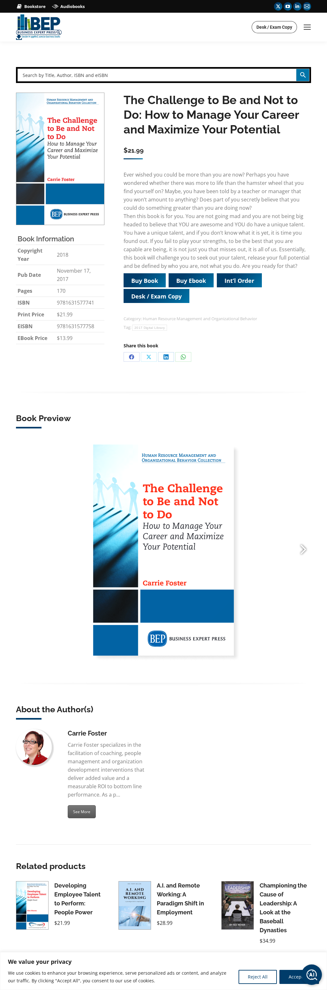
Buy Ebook (191, 280)
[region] (163, 971)
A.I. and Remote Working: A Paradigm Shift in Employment (180, 899)
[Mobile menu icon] (307, 27)
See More (81, 811)
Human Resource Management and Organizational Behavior (200, 318)
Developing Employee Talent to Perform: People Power (77, 899)
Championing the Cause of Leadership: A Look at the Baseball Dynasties (283, 907)
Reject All (258, 977)
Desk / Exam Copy (156, 296)
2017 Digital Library (149, 327)
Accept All (299, 977)
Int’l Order (239, 280)
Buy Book (144, 280)
